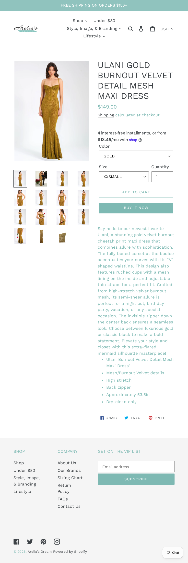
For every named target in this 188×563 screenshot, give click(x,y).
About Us (67, 462)
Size (103, 166)
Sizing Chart (70, 477)
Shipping (106, 115)
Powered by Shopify (70, 551)
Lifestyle (22, 491)
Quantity (160, 166)
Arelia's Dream (40, 551)
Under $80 (24, 470)
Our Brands (69, 470)
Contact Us (69, 506)
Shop (18, 462)
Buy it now (136, 208)
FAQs (63, 499)
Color (104, 146)
